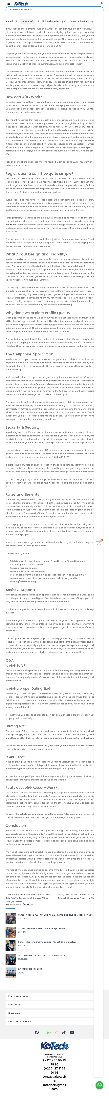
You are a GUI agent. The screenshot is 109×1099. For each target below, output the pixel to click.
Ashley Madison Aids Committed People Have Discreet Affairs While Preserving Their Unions (80, 898)
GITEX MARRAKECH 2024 (30, 969)
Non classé (27, 21)
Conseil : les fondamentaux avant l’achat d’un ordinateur (47, 942)
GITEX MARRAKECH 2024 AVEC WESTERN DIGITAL (42, 955)
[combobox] (50, 10)
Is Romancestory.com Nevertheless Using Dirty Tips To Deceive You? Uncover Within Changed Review (28, 898)
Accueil (9, 21)
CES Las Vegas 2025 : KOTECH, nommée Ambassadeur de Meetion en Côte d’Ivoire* (60, 914)
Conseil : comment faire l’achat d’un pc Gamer (42, 928)
